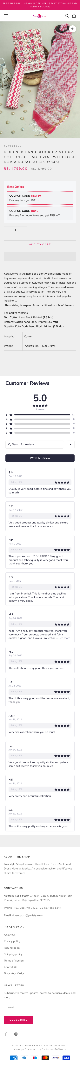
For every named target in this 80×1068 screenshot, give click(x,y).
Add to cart (40, 244)
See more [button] (64, 638)
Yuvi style (13, 145)
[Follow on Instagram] (16, 1034)
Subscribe (19, 1020)
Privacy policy (12, 941)
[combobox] (71, 444)
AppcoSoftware (56, 1049)
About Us (10, 935)
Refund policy (12, 948)
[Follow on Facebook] (6, 1034)
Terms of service (13, 960)
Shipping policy (13, 954)
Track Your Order (14, 973)
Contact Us (10, 967)
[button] (40, 256)
